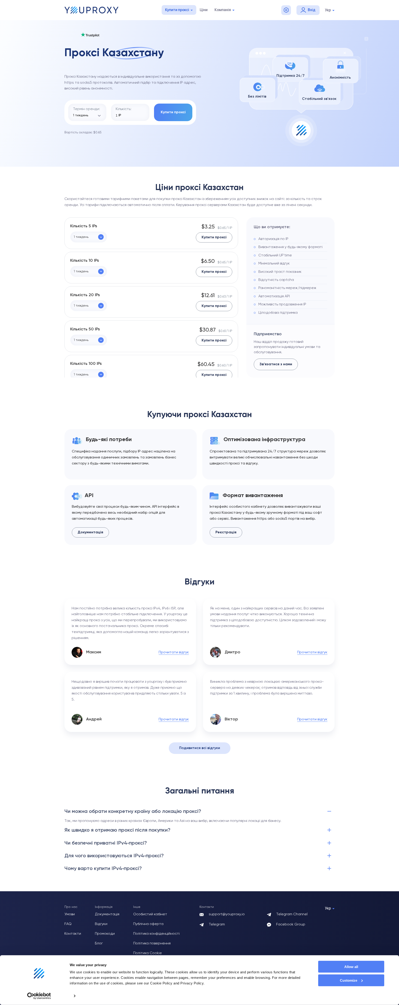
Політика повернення (152, 943)
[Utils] (286, 10)
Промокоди (105, 934)
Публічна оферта (148, 924)
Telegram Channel (292, 914)
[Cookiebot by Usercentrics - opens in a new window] (39, 996)
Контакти (72, 934)
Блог (99, 943)
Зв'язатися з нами (276, 364)
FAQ (68, 924)
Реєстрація (225, 532)
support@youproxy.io (227, 914)
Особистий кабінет (150, 914)
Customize (348, 980)
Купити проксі (177, 10)
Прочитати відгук (174, 652)
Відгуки (101, 924)
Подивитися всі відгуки (199, 748)
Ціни (204, 10)
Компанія (223, 10)
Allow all (351, 967)
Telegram (217, 924)
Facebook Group (290, 924)
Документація (90, 532)
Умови (69, 914)
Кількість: (123, 109)
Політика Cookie (147, 953)
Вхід (311, 10)
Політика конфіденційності (156, 934)
